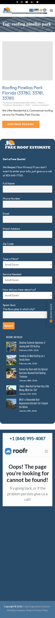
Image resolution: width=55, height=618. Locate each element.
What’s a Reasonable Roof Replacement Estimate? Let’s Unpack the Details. (33, 403)
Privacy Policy (41, 610)
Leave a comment (40, 105)
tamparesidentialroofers (24, 102)
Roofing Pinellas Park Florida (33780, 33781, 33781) (23, 93)
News (41, 102)
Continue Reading (21, 124)
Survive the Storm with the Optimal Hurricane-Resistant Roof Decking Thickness (33, 373)
